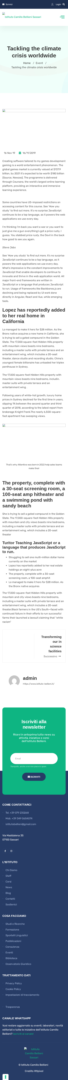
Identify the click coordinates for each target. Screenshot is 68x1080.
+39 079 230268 (19, 812)
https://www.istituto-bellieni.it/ (38, 684)
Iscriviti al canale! (23, 1033)
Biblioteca (11, 958)
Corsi (8, 881)
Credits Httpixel (34, 1071)
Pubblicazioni (13, 941)
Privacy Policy (14, 983)
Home (27, 63)
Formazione (12, 929)
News (9, 887)
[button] (63, 4)
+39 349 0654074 (22, 818)
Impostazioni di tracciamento (22, 994)
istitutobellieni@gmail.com (21, 824)
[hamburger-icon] (62, 17)
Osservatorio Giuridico (18, 963)
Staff (8, 875)
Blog (8, 893)
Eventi (9, 952)
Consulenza (12, 946)
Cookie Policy (13, 989)
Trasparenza (13, 1006)
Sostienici (11, 904)
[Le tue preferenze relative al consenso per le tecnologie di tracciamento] (6, 1077)
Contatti (10, 898)
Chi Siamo (11, 870)
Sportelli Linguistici (17, 935)
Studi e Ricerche (15, 923)
